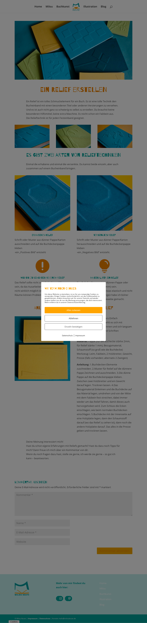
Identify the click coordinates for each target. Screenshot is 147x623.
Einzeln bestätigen (73, 326)
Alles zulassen (73, 310)
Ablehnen (73, 318)
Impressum (80, 335)
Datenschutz (67, 335)
